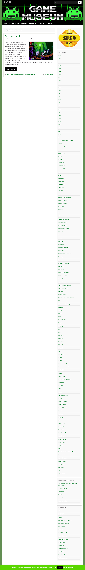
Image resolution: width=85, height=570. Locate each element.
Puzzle (60, 392)
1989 (59, 87)
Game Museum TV (63, 288)
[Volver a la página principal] (42, 12)
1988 (59, 84)
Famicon (60, 260)
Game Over (61, 498)
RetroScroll (61, 551)
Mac (59, 316)
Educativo (61, 244)
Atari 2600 (61, 178)
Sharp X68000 (62, 439)
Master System (62, 319)
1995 (59, 106)
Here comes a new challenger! (66, 297)
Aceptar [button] (60, 567)
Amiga (60, 159)
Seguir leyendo (11, 69)
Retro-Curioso (62, 404)
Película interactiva (63, 363)
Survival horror (62, 461)
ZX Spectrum (61, 473)
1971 (59, 55)
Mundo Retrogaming (63, 523)
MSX (59, 329)
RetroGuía (61, 411)
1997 (59, 112)
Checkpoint (61, 511)
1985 (59, 74)
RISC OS (60, 417)
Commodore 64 (62, 225)
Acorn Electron (62, 150)
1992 (59, 96)
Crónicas (60, 238)
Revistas (60, 414)
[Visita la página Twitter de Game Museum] (4, 2)
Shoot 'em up (27, 38)
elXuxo (60, 517)
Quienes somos (14, 23)
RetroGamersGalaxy (63, 539)
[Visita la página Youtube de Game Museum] (7, 2)
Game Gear (61, 278)
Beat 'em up (61, 209)
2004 (59, 131)
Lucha (60, 313)
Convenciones (62, 234)
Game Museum (62, 282)
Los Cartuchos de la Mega (65, 520)
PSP (59, 389)
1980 (59, 58)
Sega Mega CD (62, 433)
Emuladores (33, 23)
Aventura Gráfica (62, 200)
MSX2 (60, 332)
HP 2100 (60, 307)
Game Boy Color (62, 275)
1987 (59, 80)
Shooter (60, 445)
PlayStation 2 (61, 385)
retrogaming (31, 74)
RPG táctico (61, 423)
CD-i (59, 216)
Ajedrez (60, 156)
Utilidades (61, 467)
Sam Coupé (61, 429)
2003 (59, 128)
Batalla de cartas (62, 203)
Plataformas (21, 38)
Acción (60, 143)
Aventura (60, 194)
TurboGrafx (61, 464)
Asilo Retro (61, 491)
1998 (59, 115)
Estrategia (61, 250)
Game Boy (61, 269)
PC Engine (61, 354)
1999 (59, 118)
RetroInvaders (62, 542)
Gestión (60, 291)
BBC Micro (61, 206)
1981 (59, 62)
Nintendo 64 (61, 348)
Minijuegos (61, 326)
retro (26, 74)
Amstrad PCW (62, 168)
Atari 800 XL (61, 184)
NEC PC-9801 (62, 335)
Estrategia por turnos (64, 256)
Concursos (61, 231)
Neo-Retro (61, 341)
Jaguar (60, 310)
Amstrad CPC (62, 165)
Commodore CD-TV (63, 228)
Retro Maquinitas (62, 536)
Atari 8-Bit (61, 181)
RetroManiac (61, 545)
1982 (59, 65)
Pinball (60, 373)
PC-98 (60, 360)
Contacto (49, 23)
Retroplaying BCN (63, 548)
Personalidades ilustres (64, 367)
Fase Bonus (61, 494)
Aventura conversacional (64, 197)
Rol (59, 420)
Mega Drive (15, 38)
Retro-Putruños (62, 407)
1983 (59, 68)
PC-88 (60, 357)
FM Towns (61, 266)
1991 (59, 93)
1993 (59, 99)
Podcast (24, 23)
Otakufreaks (61, 526)
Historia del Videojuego (64, 304)
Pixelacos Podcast (63, 501)
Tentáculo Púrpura (63, 555)
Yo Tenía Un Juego (63, 558)
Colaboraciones (62, 222)
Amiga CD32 (61, 162)
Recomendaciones (63, 395)
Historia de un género (64, 301)
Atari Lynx (61, 187)
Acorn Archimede (62, 146)
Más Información (68, 567)
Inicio (5, 23)
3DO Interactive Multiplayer (65, 140)
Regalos (41, 23)
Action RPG (61, 153)
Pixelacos (60, 529)
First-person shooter (63, 263)
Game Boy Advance (63, 272)
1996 (59, 109)
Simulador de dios (62, 455)
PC (59, 351)
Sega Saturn (61, 436)
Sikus (8, 38)
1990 (59, 90)
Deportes (60, 241)
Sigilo (59, 448)
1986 (59, 77)
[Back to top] (81, 566)
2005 (59, 134)
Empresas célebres (63, 247)
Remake (60, 398)
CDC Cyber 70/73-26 (63, 219)
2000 (59, 121)
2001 (59, 124)
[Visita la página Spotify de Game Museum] (10, 2)
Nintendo (60, 345)
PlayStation (61, 382)
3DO (59, 137)
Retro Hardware (62, 401)
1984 (59, 71)
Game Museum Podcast (64, 285)
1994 (11, 38)
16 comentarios (49, 74)
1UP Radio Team (62, 488)
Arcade (60, 175)
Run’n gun (61, 426)
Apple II (60, 172)
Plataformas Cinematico (64, 379)
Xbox (59, 470)
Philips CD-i (61, 370)
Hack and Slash (62, 294)
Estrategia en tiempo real (64, 253)
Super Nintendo (62, 458)
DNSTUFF (61, 514)
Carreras (60, 212)
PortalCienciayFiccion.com (65, 533)
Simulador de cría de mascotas (66, 451)
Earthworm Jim (13, 36)
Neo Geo (60, 338)
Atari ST (60, 190)
